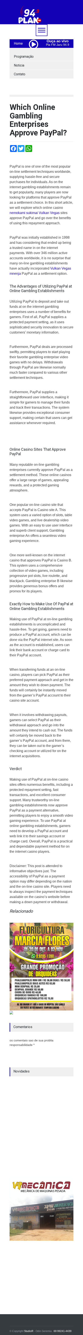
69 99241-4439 (63, 1331)
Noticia (19, 65)
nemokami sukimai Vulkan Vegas (35, 213)
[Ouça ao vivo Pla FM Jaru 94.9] (35, 53)
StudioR (28, 1331)
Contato (19, 74)
